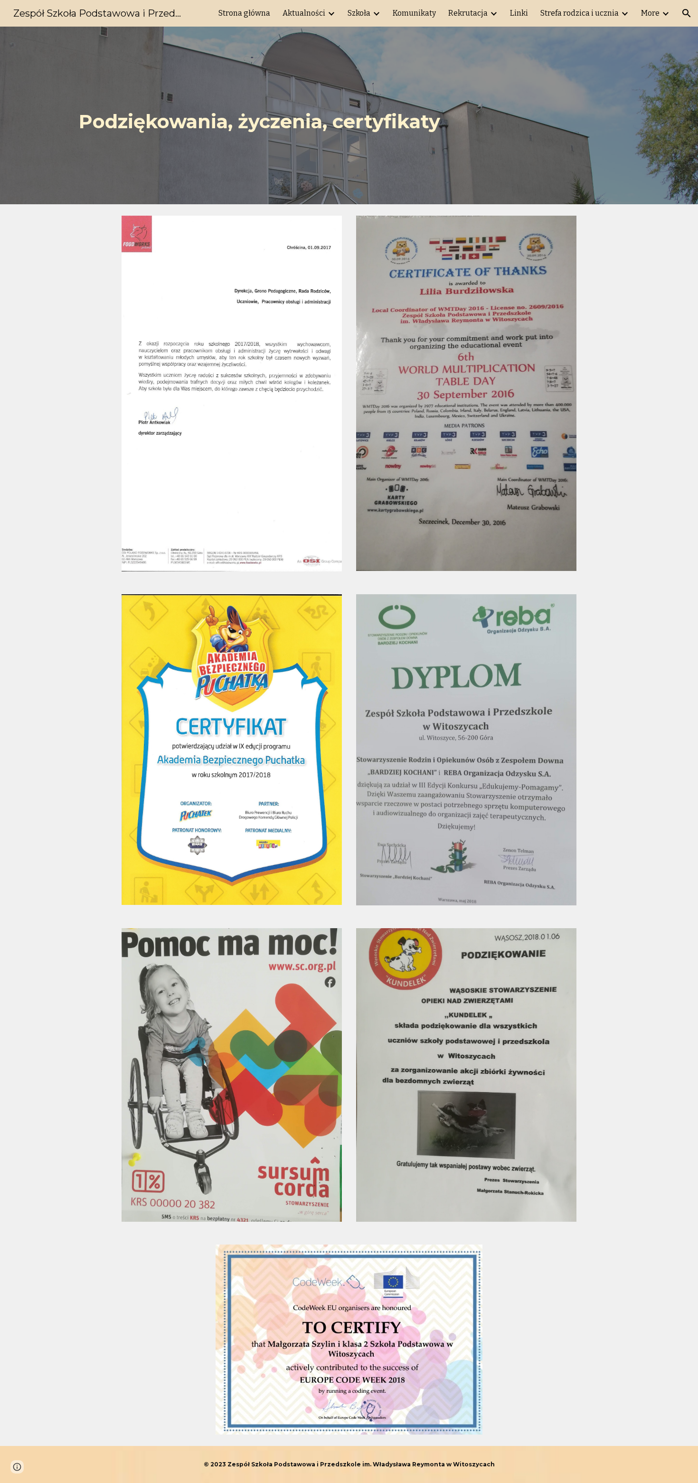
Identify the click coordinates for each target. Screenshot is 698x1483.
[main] (349, 115)
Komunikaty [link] (414, 13)
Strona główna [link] (244, 13)
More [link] (650, 13)
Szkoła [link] (359, 13)
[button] (686, 13)
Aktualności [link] (304, 13)
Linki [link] (519, 13)
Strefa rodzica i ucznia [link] (579, 13)
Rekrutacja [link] (468, 13)
